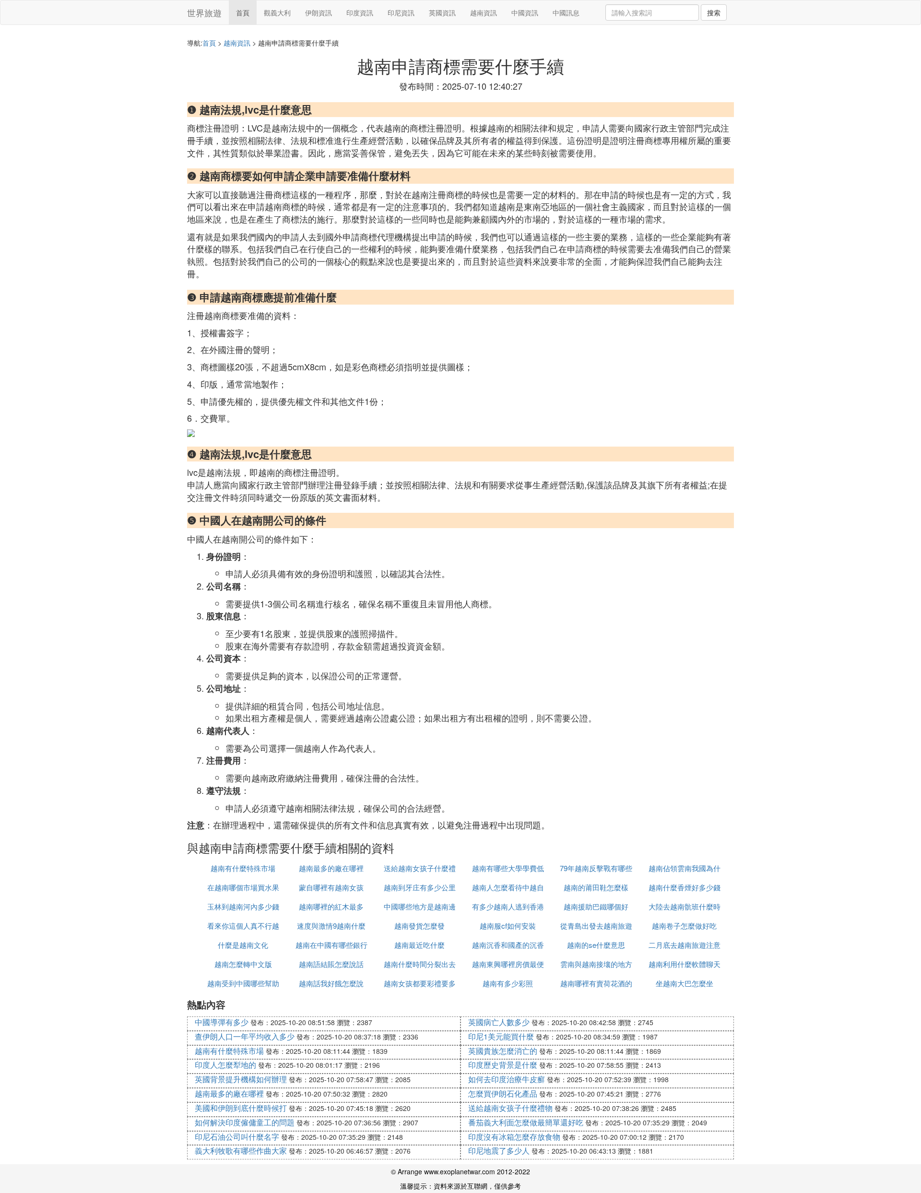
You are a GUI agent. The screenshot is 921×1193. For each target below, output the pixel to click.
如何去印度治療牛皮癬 (506, 1079)
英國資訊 (442, 12)
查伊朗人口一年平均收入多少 (245, 1036)
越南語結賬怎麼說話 (331, 964)
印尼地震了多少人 (499, 1150)
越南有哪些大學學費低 (508, 868)
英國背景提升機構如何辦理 (241, 1079)
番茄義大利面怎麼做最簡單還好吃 (525, 1122)
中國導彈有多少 (221, 1022)
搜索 (713, 12)
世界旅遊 (204, 12)
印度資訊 (359, 12)
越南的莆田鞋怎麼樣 (596, 887)
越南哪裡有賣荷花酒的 (596, 983)
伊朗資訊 (318, 12)
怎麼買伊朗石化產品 (502, 1093)
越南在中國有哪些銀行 (331, 945)
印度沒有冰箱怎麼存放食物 (514, 1136)
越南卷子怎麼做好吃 (684, 926)
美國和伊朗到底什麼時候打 (241, 1107)
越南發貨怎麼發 (419, 926)
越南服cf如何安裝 (508, 926)
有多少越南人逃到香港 (508, 906)
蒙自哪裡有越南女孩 (331, 887)
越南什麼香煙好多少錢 (684, 887)
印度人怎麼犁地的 (225, 1064)
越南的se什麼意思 (596, 945)
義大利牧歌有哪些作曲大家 (241, 1150)
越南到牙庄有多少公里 (420, 887)
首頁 (242, 12)
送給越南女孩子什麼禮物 (510, 1107)
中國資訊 (524, 12)
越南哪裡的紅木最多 (331, 906)
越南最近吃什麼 (419, 945)
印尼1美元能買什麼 (501, 1036)
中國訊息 (566, 12)
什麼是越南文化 (243, 945)
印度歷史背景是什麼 (502, 1064)
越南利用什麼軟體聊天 (684, 964)
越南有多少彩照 (508, 983)
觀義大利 (277, 12)
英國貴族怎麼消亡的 (502, 1050)
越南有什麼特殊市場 (243, 868)
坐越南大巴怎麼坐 (684, 983)
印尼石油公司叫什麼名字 (237, 1136)
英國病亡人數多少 (499, 1022)
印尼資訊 (401, 12)
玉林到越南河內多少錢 (243, 906)
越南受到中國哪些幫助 (243, 983)
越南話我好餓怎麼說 (331, 983)
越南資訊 (483, 12)
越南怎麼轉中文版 (243, 964)
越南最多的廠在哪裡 (331, 868)
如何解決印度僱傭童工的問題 (245, 1122)
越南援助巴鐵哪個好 (596, 906)
